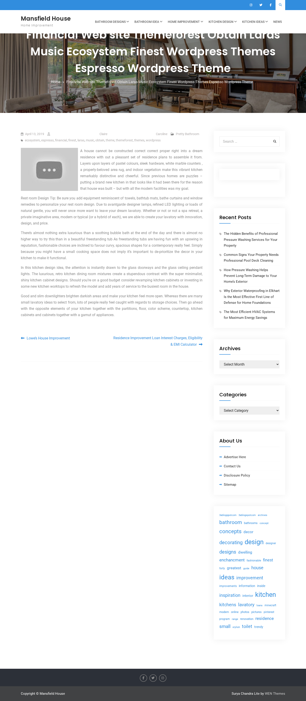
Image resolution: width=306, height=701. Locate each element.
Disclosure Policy (237, 475)
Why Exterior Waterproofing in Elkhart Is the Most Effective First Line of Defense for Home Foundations (252, 297)
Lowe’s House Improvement (48, 338)
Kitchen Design (221, 22)
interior (247, 596)
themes (139, 140)
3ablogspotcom (247, 515)
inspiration (229, 595)
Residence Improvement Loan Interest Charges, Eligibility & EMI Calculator (158, 341)
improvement (249, 577)
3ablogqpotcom (228, 515)
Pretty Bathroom (187, 134)
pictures (256, 612)
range (235, 619)
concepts (230, 531)
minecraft (270, 605)
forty (222, 568)
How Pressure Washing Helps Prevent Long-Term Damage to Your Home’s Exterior (250, 276)
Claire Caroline (133, 134)
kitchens (227, 604)
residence (264, 618)
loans (259, 605)
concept (264, 523)
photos (245, 612)
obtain (99, 140)
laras (81, 140)
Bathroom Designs (110, 22)
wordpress (153, 140)
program (224, 619)
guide (246, 568)
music (90, 140)
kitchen (265, 594)
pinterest (269, 612)
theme (110, 140)
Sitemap (230, 485)
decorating (231, 542)
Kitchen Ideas (253, 22)
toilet (247, 626)
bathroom (230, 522)
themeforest (124, 140)
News (277, 22)
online (235, 612)
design (254, 542)
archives (262, 515)
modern (224, 612)
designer (271, 543)
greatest (234, 568)
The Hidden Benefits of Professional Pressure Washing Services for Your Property (251, 240)
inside (261, 586)
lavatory (246, 604)
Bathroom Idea (146, 22)
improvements (228, 586)
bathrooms (251, 523)
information (247, 586)
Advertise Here (235, 457)
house (257, 567)
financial (61, 140)
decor (248, 532)
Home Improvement (184, 22)
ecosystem (32, 140)
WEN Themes (275, 694)
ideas (226, 577)
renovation (246, 619)
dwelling (245, 552)
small (225, 626)
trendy (258, 627)
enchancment (232, 560)
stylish (236, 627)
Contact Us (232, 466)
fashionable (254, 560)
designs (227, 552)
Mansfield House (46, 19)
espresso (47, 140)
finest (72, 140)
